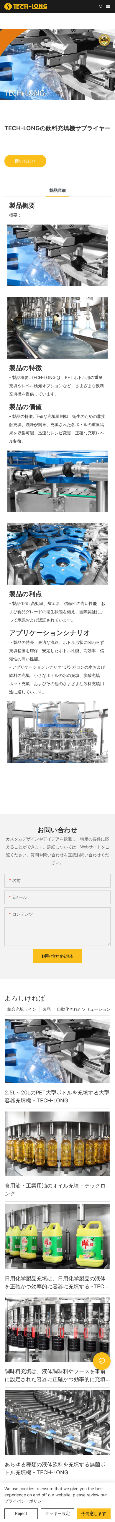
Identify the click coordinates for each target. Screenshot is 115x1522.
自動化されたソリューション (84, 1009)
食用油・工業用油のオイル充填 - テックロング (55, 1190)
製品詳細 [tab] (57, 190)
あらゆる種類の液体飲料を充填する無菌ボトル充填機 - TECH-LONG (55, 1468)
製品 (46, 1009)
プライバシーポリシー (25, 1500)
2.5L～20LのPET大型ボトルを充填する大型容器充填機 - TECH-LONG (57, 1096)
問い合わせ (25, 161)
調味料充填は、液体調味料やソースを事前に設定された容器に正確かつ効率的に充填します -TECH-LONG (55, 1375)
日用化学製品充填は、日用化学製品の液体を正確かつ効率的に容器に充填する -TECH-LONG (57, 1282)
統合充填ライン (21, 1009)
